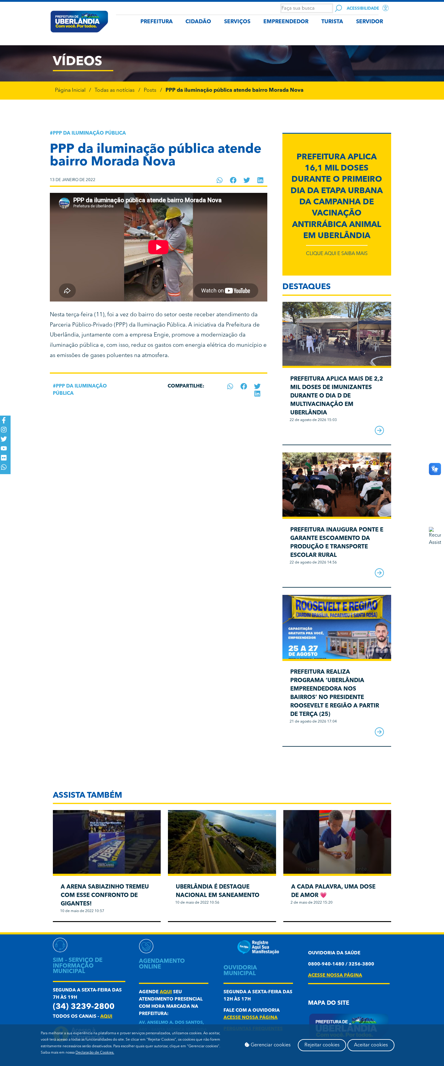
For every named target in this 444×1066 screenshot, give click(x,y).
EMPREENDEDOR (285, 21)
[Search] (338, 8)
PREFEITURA (156, 21)
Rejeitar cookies (321, 1045)
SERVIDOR (369, 21)
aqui (106, 1016)
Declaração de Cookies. (95, 1053)
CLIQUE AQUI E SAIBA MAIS (337, 253)
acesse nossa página (251, 1018)
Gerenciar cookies (270, 1045)
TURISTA (332, 21)
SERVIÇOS (237, 21)
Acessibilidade (363, 9)
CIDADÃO (198, 21)
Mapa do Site (328, 1003)
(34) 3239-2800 (83, 1007)
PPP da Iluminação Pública (89, 133)
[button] (220, 180)
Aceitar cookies (371, 1045)
